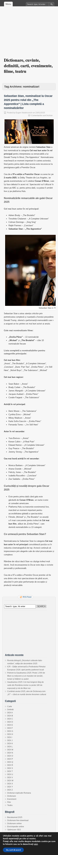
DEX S (10, 768)
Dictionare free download (17, 820)
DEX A (10, 713)
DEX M (10, 750)
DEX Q (10, 762)
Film (9, 802)
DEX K (10, 743)
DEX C (10, 719)
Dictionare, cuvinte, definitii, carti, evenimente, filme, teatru (28, 65)
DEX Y (10, 787)
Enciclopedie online (15, 827)
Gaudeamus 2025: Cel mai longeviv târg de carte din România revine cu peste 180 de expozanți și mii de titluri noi (25, 685)
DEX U (10, 774)
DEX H (10, 734)
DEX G (10, 731)
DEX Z (10, 790)
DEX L (10, 747)
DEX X (10, 784)
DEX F (10, 728)
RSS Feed (27, 597)
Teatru (10, 805)
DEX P (10, 759)
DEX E (10, 725)
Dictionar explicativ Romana (19, 793)
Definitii (10, 709)
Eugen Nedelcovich (24, 113)
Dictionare (11, 796)
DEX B (10, 716)
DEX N (10, 753)
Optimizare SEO (14, 830)
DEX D (10, 722)
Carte (9, 706)
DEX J (10, 740)
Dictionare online (14, 823)
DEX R (10, 765)
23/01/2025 (40, 113)
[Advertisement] (29, 34)
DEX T (10, 771)
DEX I (9, 737)
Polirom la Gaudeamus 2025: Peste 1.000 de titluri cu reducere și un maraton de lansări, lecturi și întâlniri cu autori (26, 676)
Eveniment (11, 799)
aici (36, 844)
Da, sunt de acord (13, 850)
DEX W (10, 781)
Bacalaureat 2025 (14, 817)
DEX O (10, 756)
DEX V (10, 777)
